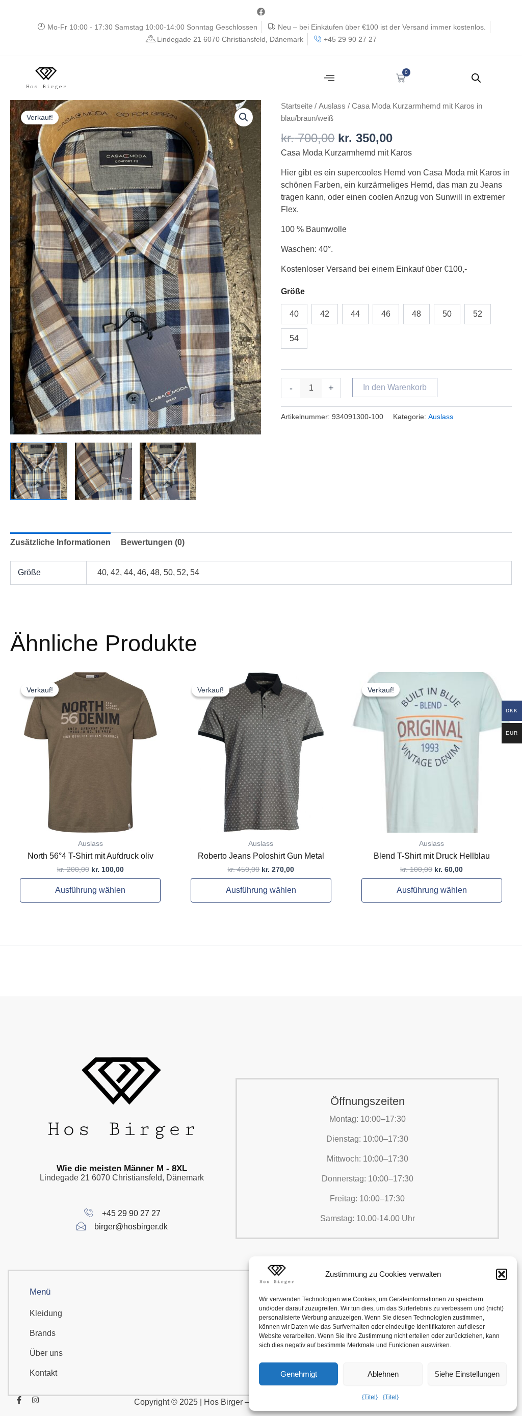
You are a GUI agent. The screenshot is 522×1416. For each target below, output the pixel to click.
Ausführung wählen (90, 890)
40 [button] (294, 314)
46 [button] (385, 314)
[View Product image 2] (103, 471)
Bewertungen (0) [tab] (153, 542)
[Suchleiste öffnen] (476, 78)
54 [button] (294, 338)
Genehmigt (298, 1374)
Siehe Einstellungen (467, 1374)
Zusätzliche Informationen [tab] (60, 542)
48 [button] (416, 314)
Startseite (296, 106)
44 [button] (355, 314)
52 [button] (477, 314)
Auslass (332, 106)
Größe (293, 291)
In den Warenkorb (395, 387)
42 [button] (324, 314)
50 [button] (447, 314)
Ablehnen (383, 1374)
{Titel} (370, 1397)
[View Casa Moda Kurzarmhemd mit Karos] (38, 471)
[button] (502, 1274)
